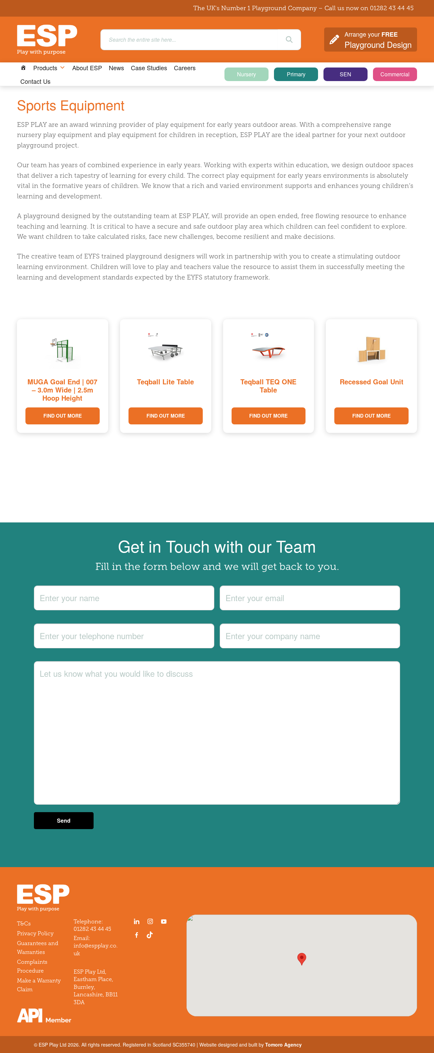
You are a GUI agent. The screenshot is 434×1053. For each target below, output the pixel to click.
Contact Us (35, 81)
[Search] (289, 40)
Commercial (395, 74)
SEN (345, 74)
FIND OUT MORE (62, 415)
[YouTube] (164, 921)
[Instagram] (150, 921)
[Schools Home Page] (23, 67)
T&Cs (24, 923)
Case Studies (149, 67)
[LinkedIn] (136, 921)
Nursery (246, 74)
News (116, 67)
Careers (185, 67)
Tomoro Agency (283, 1044)
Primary (296, 74)
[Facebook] (136, 935)
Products (45, 67)
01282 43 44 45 (392, 8)
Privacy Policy (35, 933)
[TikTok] (151, 935)
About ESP (87, 67)
